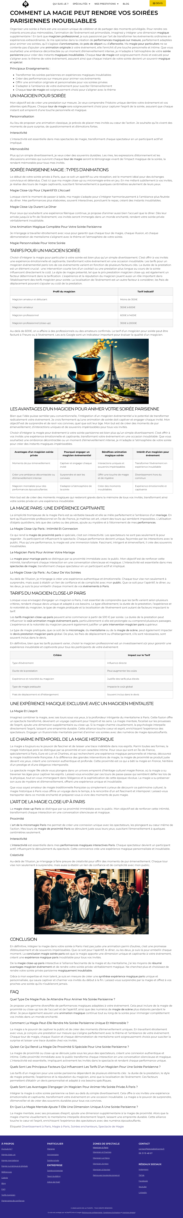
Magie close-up (8, 1154)
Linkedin (143, 1192)
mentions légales (128, 1212)
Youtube (143, 1186)
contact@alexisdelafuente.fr (151, 1149)
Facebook (143, 1181)
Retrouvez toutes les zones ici (106, 1175)
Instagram (143, 1169)
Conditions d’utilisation (112, 1212)
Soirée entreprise (55, 1170)
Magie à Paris (61, 1126)
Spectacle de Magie (111, 1126)
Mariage (51, 1149)
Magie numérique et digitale (14, 1166)
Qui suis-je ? (60, 3)
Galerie (4, 1177)
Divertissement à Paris (36, 1126)
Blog (126, 3)
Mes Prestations (105, 3)
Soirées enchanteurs (84, 1126)
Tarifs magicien (8, 1195)
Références (6, 1172)
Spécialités (80, 3)
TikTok (141, 1175)
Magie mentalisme (10, 1160)
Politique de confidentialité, (92, 1212)
